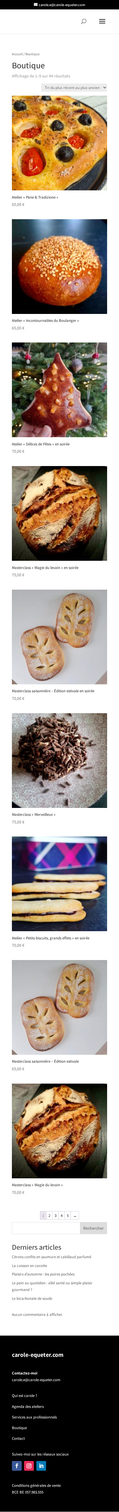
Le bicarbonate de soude (32, 1298)
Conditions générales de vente (36, 1485)
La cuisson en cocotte (29, 1265)
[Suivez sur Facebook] (17, 1466)
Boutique (19, 1427)
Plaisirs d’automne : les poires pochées (43, 1274)
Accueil (17, 54)
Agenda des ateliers (28, 1406)
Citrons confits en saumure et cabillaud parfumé (51, 1256)
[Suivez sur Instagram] (29, 1466)
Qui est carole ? (24, 1395)
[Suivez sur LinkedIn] (41, 1466)
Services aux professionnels (34, 1417)
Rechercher (93, 1228)
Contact (18, 1438)
